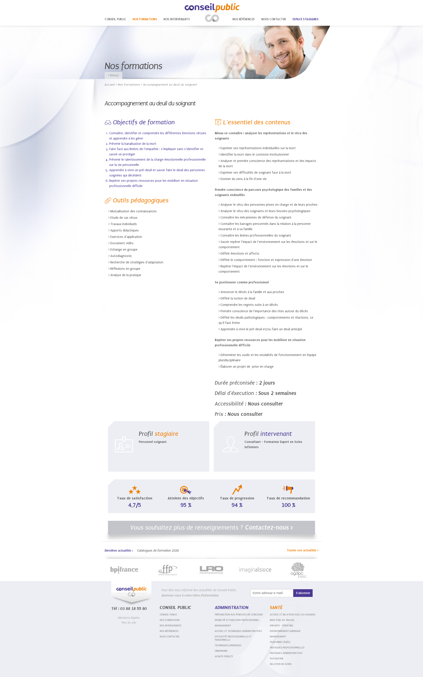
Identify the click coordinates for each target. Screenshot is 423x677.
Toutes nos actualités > (302, 550)
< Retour (113, 75)
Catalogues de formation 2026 (158, 550)
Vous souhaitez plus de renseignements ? (211, 527)
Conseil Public (212, 13)
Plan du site (129, 622)
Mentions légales (129, 617)
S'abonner (303, 593)
